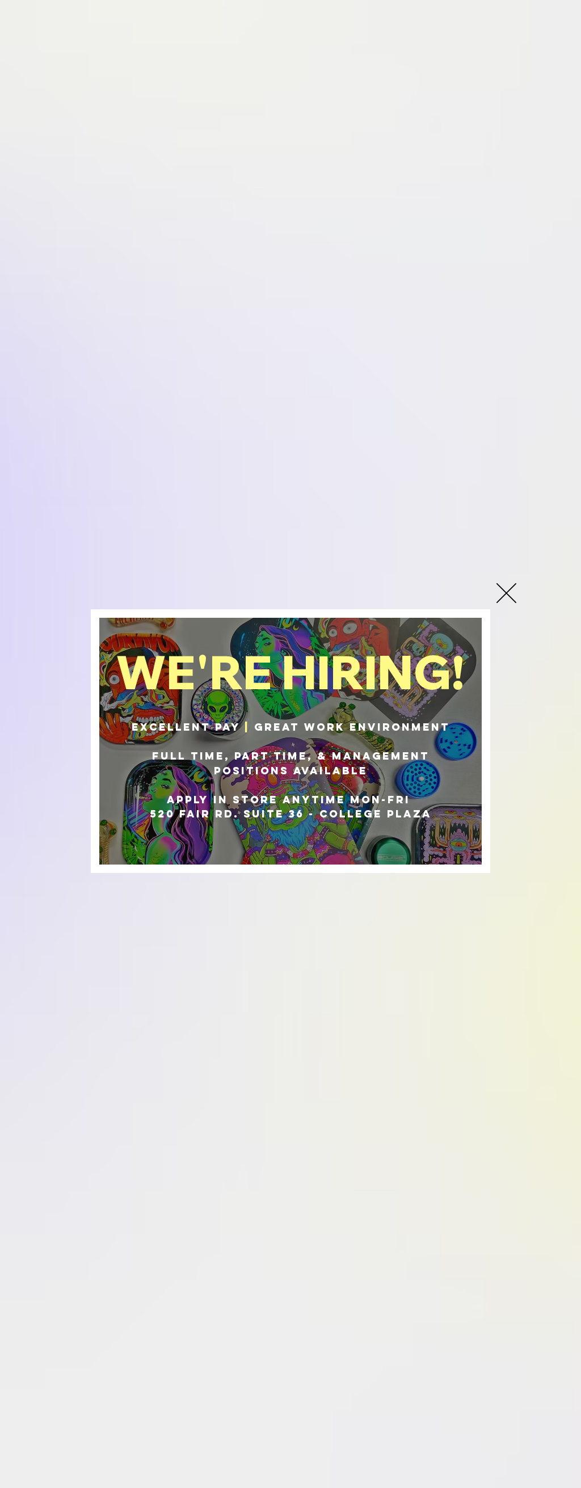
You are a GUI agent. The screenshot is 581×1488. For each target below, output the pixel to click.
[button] (506, 593)
